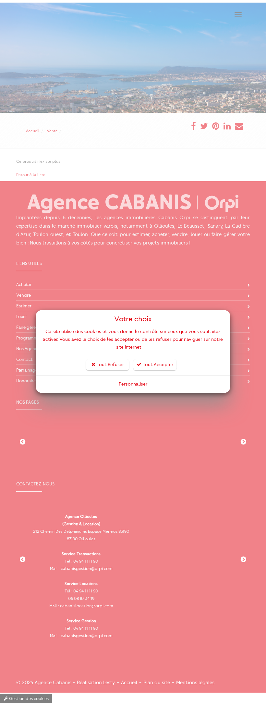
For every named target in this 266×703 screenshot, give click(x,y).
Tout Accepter (157, 364)
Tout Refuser (109, 364)
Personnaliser (133, 384)
